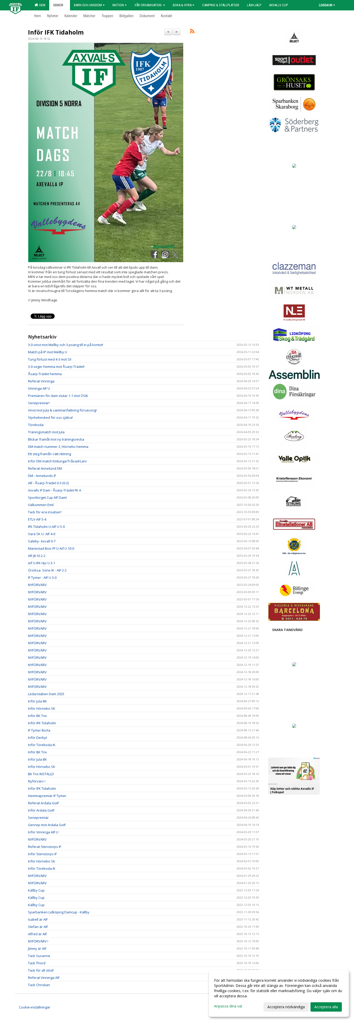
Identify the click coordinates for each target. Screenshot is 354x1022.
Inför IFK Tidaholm (56, 32)
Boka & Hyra (182, 5)
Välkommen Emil (41, 504)
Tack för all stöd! (41, 970)
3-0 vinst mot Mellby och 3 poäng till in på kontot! (65, 344)
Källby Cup (36, 890)
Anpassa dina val (228, 1006)
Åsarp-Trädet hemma (45, 373)
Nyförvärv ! (36, 781)
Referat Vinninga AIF (44, 977)
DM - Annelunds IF (42, 475)
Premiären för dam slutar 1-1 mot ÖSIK (58, 395)
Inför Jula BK (37, 701)
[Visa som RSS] (192, 32)
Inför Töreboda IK (41, 744)
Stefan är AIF (38, 926)
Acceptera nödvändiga (286, 1006)
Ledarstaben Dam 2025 (46, 694)
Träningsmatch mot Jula (46, 432)
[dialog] (279, 993)
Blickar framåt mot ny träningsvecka (56, 439)
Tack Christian (39, 985)
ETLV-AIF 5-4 (37, 519)
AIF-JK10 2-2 (36, 555)
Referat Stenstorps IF (44, 846)
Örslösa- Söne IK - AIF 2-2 (47, 570)
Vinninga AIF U (39, 388)
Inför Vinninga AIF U (43, 832)
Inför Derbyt (37, 737)
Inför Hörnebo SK (41, 708)
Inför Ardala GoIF (41, 810)
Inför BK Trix (37, 715)
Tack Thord (36, 963)
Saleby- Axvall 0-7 (41, 541)
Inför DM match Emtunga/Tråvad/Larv (57, 461)
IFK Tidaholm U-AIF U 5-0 (46, 526)
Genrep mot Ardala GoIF (47, 824)
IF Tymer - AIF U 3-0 (42, 577)
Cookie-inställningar (34, 1007)
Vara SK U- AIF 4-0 (41, 534)
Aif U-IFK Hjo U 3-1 (41, 563)
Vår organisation (148, 5)
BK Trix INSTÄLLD (41, 774)
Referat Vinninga (41, 381)
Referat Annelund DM (45, 468)
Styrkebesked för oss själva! (50, 417)
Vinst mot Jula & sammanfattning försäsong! (62, 410)
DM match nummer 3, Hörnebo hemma (58, 446)
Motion (118, 5)
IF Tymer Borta (39, 730)
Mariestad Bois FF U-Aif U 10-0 (51, 548)
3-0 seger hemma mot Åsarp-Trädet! (56, 366)
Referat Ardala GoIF (43, 803)
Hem (41, 5)
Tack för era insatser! (44, 512)
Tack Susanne (39, 955)
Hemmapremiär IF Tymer (47, 795)
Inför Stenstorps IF (42, 854)
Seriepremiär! (38, 403)
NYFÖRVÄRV (37, 584)
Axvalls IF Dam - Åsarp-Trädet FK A (54, 490)
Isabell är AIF (38, 919)
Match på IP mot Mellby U (47, 352)
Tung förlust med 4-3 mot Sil (49, 359)
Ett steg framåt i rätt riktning (49, 454)
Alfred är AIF (37, 934)
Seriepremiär (38, 817)
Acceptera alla (326, 1006)
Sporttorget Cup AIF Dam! (47, 497)
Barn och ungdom (88, 5)
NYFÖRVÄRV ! (38, 941)
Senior (58, 5)
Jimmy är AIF (37, 948)
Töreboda (36, 424)
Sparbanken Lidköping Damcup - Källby (58, 912)
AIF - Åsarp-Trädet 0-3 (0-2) (48, 483)
